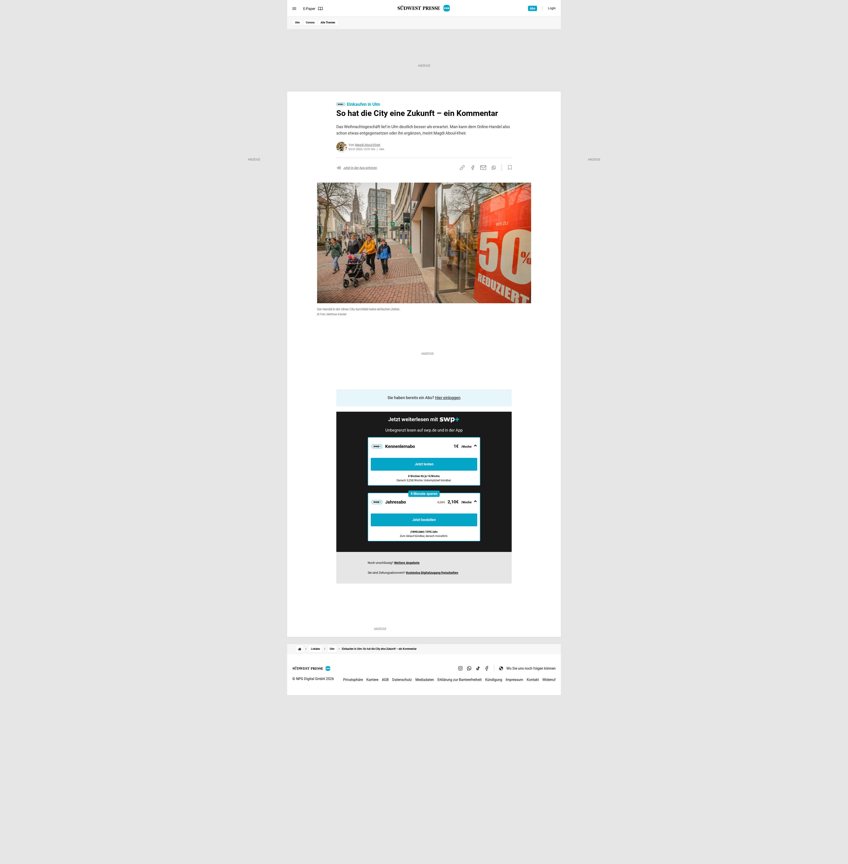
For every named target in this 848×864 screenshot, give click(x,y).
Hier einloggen (447, 397)
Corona (310, 22)
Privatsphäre (353, 680)
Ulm (297, 22)
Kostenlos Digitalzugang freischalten (432, 572)
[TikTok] (478, 668)
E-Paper (309, 9)
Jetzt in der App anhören (360, 168)
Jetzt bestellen (424, 520)
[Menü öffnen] (294, 8)
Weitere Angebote (407, 563)
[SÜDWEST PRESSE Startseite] (424, 8)
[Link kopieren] (462, 167)
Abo (532, 8)
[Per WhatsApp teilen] (493, 167)
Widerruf (549, 680)
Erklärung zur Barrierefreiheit (459, 680)
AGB (385, 680)
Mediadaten (424, 680)
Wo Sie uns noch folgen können (531, 668)
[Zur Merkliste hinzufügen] (508, 167)
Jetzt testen (424, 464)
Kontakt (533, 680)
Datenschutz (402, 680)
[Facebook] (486, 668)
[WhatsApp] (469, 668)
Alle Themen (328, 22)
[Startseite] (299, 649)
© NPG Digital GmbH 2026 (313, 679)
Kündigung (493, 680)
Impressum (514, 680)
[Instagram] (460, 668)
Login (552, 8)
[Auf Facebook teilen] (472, 167)
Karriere (372, 680)
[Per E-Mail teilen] (483, 167)
